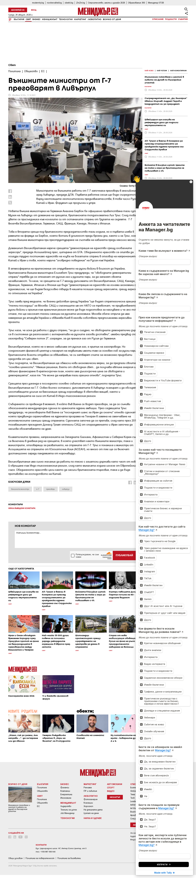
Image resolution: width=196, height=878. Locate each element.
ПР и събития (90, 791)
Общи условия (15, 858)
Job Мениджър (67, 813)
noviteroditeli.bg (54, 2)
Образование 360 (136, 2)
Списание (158, 19)
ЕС (38, 806)
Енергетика (66, 794)
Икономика (65, 798)
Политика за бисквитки (69, 858)
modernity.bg (38, 2)
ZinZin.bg (80, 2)
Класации (88, 803)
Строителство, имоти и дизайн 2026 (106, 2)
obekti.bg (69, 2)
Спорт (111, 788)
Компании (65, 791)
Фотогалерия (90, 799)
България (19, 19)
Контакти (41, 845)
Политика (42, 788)
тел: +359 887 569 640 (45, 852)
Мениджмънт (49, 19)
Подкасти (171, 19)
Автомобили (114, 784)
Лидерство (65, 806)
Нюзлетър (115, 797)
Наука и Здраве (93, 818)
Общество (42, 791)
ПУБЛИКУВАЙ (124, 555)
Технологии (66, 19)
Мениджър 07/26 (156, 2)
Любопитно (94, 19)
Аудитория (135, 836)
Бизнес (36, 19)
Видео (111, 791)
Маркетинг (80, 19)
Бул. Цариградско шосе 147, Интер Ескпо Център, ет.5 (61, 848)
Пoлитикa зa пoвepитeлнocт (40, 858)
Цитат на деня (91, 813)
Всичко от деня (112, 19)
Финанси (64, 788)
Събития (183, 19)
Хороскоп (88, 806)
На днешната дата (93, 810)
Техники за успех (68, 810)
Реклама (88, 788)
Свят (28, 19)
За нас (133, 833)
